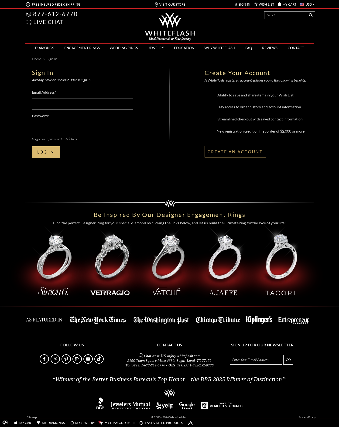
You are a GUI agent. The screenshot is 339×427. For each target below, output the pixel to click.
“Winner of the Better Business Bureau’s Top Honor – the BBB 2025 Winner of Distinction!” (169, 379)
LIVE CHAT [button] (48, 22)
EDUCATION (184, 48)
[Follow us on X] (56, 362)
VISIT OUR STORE (172, 4)
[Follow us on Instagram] (77, 362)
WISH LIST (266, 4)
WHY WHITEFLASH (219, 48)
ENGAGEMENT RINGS (82, 48)
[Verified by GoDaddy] (222, 408)
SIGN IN (244, 4)
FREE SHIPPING (56, 4)
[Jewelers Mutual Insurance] (130, 408)
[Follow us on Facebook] (45, 362)
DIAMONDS (44, 48)
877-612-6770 (55, 13)
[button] (28, 22)
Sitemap (32, 417)
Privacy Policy (307, 417)
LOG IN (46, 151)
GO (288, 360)
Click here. (71, 139)
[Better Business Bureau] (100, 408)
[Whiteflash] (170, 27)
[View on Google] (187, 408)
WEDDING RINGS (124, 48)
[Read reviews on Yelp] (164, 408)
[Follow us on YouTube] (88, 362)
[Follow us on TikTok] (99, 362)
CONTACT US (169, 344)
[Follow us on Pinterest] (67, 362)
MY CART (290, 4)
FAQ (248, 48)
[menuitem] (44, 48)
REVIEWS (269, 48)
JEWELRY (156, 48)
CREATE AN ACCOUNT (235, 151)
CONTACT (296, 48)
